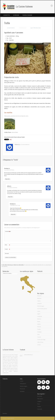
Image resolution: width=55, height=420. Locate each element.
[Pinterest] (39, 387)
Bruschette (39, 396)
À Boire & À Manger (27, 15)
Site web (7, 253)
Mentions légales (23, 386)
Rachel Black (15, 132)
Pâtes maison (40, 398)
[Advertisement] (44, 283)
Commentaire (7, 232)
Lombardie (39, 316)
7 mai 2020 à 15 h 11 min (15, 205)
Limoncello (39, 409)
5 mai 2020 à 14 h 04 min (12, 187)
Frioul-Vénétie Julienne (42, 308)
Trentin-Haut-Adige (41, 339)
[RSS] (44, 387)
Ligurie (31, 27)
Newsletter (22, 391)
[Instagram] (44, 382)
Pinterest (46, 6)
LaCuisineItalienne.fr (28, 354)
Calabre (39, 301)
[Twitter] (48, 387)
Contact (21, 381)
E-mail (7, 249)
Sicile (38, 334)
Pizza (38, 404)
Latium (38, 311)
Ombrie (39, 324)
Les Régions (16, 15)
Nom (7, 245)
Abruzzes (39, 295)
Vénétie (39, 344)
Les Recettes (6, 15)
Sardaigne (39, 332)
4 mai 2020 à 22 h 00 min (9, 170)
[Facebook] (39, 382)
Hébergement (23, 383)
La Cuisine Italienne (24, 6)
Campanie (39, 303)
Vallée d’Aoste (40, 342)
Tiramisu (39, 406)
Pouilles (39, 329)
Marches (39, 319)
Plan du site (22, 388)
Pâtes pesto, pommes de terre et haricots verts (16, 116)
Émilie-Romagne (40, 306)
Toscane (39, 337)
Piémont (39, 326)
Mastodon (5, 413)
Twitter (43, 6)
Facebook (40, 6)
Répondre (7, 179)
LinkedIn (49, 6)
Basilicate (39, 298)
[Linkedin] (48, 382)
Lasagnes (39, 401)
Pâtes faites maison (37, 27)
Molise (38, 321)
